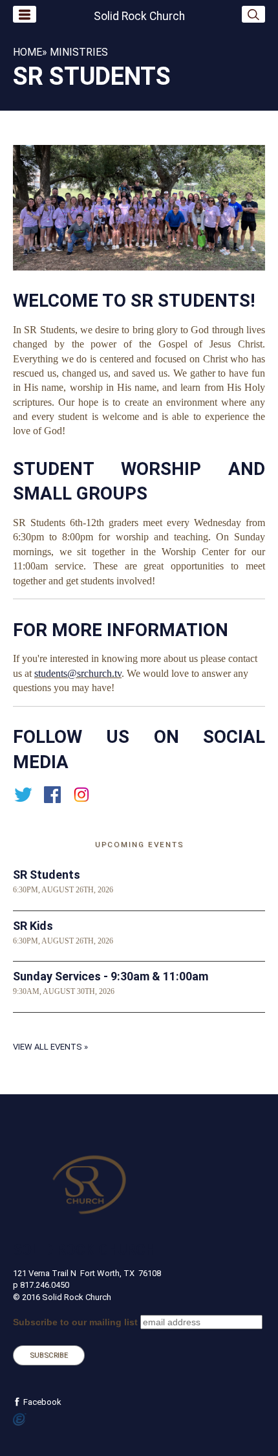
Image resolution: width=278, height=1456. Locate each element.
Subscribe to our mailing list (75, 1322)
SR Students (46, 874)
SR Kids (33, 925)
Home (27, 52)
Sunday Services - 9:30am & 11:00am (110, 976)
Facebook (41, 1402)
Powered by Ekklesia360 (20, 1420)
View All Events (47, 1047)
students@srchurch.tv (78, 673)
